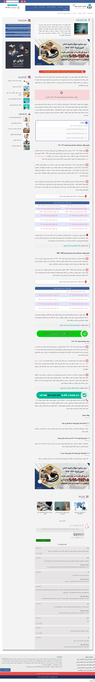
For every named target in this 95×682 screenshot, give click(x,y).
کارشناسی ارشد (42, 7)
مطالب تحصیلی (81, 13)
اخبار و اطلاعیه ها (48, 673)
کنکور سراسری (60, 7)
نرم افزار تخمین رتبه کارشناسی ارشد (85, 659)
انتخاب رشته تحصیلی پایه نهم (15, 105)
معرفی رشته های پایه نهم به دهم (14, 99)
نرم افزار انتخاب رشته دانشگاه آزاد (85, 670)
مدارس (66, 7)
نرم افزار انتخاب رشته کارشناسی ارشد (84, 662)
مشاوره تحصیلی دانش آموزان (63, 13)
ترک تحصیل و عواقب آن (16, 146)
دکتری (36, 7)
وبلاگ (54, 673)
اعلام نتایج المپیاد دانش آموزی (71, 246)
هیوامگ (42, 673)
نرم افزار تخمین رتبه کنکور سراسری (85, 668)
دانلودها (57, 673)
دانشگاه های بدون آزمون (51, 7)
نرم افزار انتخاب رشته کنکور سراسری (85, 665)
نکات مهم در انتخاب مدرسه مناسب (14, 129)
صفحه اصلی (90, 13)
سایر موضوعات (65, 9)
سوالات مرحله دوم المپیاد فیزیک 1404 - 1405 (76, 291)
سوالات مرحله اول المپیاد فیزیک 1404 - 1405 (76, 206)
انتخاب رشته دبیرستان (17, 87)
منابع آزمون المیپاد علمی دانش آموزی (70, 325)
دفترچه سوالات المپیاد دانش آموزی (69, 388)
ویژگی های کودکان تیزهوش (16, 134)
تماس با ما (38, 673)
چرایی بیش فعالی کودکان (16, 123)
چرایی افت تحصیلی (17, 140)
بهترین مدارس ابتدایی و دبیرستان (14, 80)
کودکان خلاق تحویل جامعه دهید (15, 117)
